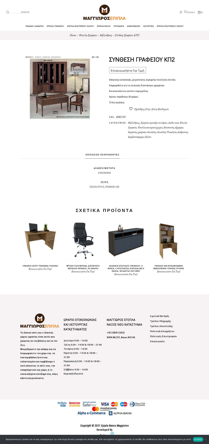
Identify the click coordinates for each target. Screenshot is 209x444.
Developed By (105, 429)
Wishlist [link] (191, 12)
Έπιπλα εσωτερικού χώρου (150, 127)
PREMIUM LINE (112, 186)
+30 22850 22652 (116, 332)
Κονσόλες (151, 132)
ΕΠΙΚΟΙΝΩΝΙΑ (104, 173)
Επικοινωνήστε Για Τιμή (127, 70)
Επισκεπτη (169, 127)
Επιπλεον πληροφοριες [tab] (102, 155)
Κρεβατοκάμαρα (136, 136)
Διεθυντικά (173, 122)
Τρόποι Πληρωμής (160, 321)
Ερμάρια (179, 127)
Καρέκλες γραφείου (137, 132)
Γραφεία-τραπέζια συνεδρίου (154, 122)
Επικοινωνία (157, 341)
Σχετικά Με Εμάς (159, 315)
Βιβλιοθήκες (134, 122)
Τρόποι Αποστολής (161, 326)
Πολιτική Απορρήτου (162, 331)
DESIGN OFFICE (97, 186)
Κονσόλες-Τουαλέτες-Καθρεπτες (172, 132)
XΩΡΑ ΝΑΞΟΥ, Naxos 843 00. (121, 337)
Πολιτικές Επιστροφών (163, 336)
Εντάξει (198, 439)
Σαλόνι (148, 136)
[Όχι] (205, 439)
